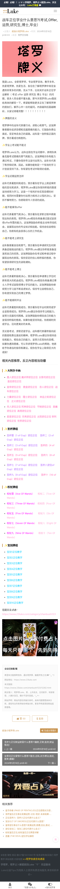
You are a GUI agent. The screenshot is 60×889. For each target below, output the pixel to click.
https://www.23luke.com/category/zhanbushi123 (29, 614)
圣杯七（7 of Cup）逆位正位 (22, 465)
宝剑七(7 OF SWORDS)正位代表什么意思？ (25, 821)
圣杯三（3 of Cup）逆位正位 (22, 445)
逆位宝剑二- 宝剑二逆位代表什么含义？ (23, 828)
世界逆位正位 (24, 420)
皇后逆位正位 (14, 381)
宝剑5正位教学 (14, 574)
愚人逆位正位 (14, 377)
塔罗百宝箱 (23, 35)
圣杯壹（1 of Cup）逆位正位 (22, 435)
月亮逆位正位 (29, 416)
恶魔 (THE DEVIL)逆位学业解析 (19, 836)
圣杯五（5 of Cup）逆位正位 (22, 455)
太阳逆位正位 (44, 416)
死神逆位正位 (28, 406)
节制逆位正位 (44, 406)
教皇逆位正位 (30, 387)
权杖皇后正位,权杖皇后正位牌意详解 (22, 832)
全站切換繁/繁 (11, 668)
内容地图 (18, 859)
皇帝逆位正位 (14, 387)
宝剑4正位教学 (14, 568)
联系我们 (49, 855)
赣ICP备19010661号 (26, 855)
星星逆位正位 (14, 416)
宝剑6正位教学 (14, 580)
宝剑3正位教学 (14, 563)
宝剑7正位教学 (14, 585)
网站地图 (9, 859)
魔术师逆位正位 (29, 377)
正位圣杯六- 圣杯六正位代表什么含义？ (23, 817)
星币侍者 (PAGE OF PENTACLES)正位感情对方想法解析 (29, 810)
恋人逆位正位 (47, 387)
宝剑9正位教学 (14, 597)
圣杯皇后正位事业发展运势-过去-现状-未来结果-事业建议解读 (29, 814)
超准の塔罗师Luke (20, 31)
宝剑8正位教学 (14, 591)
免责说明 (40, 855)
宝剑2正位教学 (14, 557)
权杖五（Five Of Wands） (20, 513)
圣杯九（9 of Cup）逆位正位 (22, 474)
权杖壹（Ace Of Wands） (20, 493)
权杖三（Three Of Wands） (22, 503)
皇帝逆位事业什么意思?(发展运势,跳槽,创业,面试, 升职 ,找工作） (29, 825)
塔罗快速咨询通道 (35, 859)
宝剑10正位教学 (15, 602)
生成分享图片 (50, 730)
